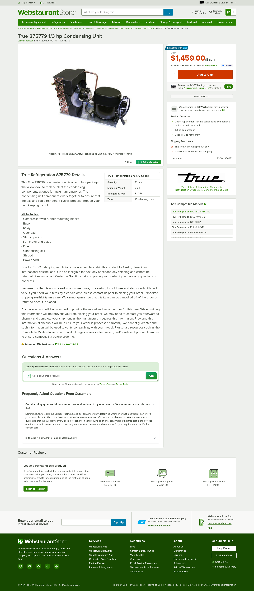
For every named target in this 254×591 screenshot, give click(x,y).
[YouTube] (29, 566)
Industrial (207, 22)
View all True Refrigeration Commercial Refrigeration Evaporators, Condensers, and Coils (201, 188)
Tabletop (116, 22)
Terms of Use (106, 384)
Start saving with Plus (159, 525)
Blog (132, 546)
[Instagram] (20, 566)
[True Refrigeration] (202, 177)
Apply (229, 87)
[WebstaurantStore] (46, 541)
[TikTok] (47, 566)
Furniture (150, 22)
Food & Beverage (97, 22)
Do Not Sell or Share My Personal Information (212, 585)
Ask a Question (151, 162)
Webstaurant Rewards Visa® (197, 88)
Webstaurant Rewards (100, 551)
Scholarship (179, 563)
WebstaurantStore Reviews (144, 567)
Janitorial (192, 22)
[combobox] (122, 12)
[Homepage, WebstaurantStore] (47, 12)
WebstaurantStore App (101, 555)
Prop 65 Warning (65, 344)
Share (130, 162)
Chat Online (221, 562)
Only (173, 52)
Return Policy (180, 571)
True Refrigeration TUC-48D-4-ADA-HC (191, 212)
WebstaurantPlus (98, 546)
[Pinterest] (56, 566)
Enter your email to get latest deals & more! (35, 522)
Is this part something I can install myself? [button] (51, 438)
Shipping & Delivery (225, 566)
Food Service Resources (143, 563)
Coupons (135, 559)
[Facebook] (38, 566)
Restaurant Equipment (33, 22)
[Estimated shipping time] (223, 110)
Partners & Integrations (101, 567)
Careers (177, 555)
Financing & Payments (185, 559)
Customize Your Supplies (102, 559)
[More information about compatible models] (205, 204)
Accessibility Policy (175, 585)
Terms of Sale (120, 585)
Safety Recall (137, 571)
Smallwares (76, 22)
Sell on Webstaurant (184, 567)
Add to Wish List (201, 96)
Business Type (225, 22)
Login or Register (35, 488)
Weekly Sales (137, 555)
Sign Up (119, 522)
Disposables (133, 22)
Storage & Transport (171, 22)
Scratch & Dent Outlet (142, 551)
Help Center (27, 3)
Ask (151, 375)
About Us (178, 546)
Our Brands (179, 551)
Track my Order (224, 555)
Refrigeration (58, 22)
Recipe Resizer (97, 563)
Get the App (48, 3)
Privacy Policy (122, 384)
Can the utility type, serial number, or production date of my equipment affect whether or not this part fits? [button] (87, 406)
